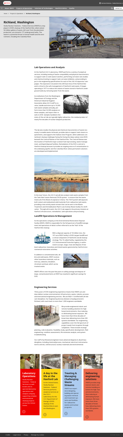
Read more (30, 384)
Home (5, 13)
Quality (71, 8)
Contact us (118, 8)
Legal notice (17, 435)
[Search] (111, 8)
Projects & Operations (24, 8)
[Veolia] (7, 3)
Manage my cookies (37, 435)
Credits (8, 435)
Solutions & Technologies (44, 8)
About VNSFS (9, 8)
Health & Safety (61, 8)
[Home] (2, 8)
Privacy (26, 435)
